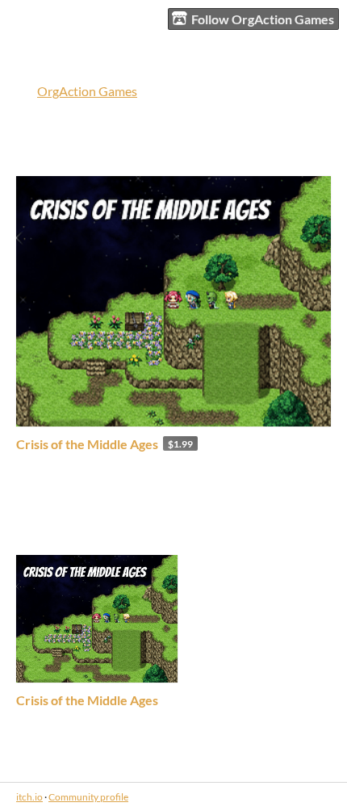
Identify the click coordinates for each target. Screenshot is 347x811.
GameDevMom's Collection (120, 529)
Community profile (88, 797)
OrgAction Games (87, 91)
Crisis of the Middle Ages (87, 444)
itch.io (29, 797)
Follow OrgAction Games (262, 19)
